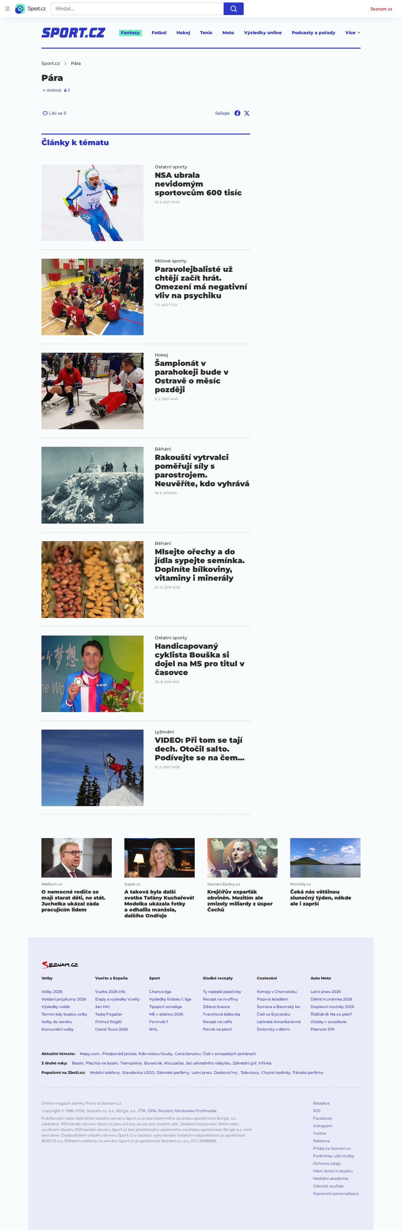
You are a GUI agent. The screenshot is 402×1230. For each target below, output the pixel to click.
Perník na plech (217, 1029)
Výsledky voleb (55, 1006)
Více (350, 32)
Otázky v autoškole (328, 1021)
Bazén (78, 1063)
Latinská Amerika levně (279, 1021)
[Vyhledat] (234, 9)
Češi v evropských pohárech (229, 1053)
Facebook (322, 1118)
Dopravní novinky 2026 (332, 1006)
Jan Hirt (102, 1006)
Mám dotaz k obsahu (333, 1171)
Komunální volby (57, 1029)
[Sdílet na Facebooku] (237, 113)
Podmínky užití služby (334, 1155)
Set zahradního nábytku (208, 1063)
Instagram (323, 1125)
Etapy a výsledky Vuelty (117, 999)
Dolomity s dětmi (273, 1029)
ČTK (142, 1110)
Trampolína (131, 1063)
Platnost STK (323, 1029)
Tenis (206, 32)
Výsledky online (263, 32)
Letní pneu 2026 (326, 991)
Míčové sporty (171, 261)
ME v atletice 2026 (166, 1014)
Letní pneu (202, 1072)
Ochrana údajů (327, 1163)
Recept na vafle (217, 1021)
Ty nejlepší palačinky (222, 991)
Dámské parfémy (173, 1072)
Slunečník (153, 1063)
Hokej (183, 32)
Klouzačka (174, 1063)
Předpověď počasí (119, 1053)
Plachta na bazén (102, 1063)
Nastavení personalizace (336, 1193)
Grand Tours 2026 (111, 1029)
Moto (228, 32)
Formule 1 (158, 1021)
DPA (152, 1110)
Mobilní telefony (105, 1072)
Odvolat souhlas (328, 1186)
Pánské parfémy (308, 1072)
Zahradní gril (244, 1063)
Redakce (321, 1103)
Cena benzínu (188, 1053)
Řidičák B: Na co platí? (331, 1014)
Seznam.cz (381, 8)
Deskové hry (226, 1072)
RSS (316, 1110)
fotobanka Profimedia (195, 1110)
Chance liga (160, 991)
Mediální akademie (330, 1178)
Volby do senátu (56, 1021)
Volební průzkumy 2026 (63, 999)
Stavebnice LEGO (138, 1072)
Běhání (163, 449)
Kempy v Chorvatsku (277, 991)
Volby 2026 (51, 991)
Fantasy (130, 32)
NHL (153, 1029)
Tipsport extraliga (165, 1006)
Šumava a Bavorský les (278, 1006)
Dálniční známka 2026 (331, 999)
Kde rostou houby (156, 1053)
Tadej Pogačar (108, 1014)
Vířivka (264, 1063)
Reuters (165, 1110)
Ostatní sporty (171, 167)
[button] (92, 203)
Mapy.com (90, 1053)
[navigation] (8, 9)
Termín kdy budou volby (64, 1014)
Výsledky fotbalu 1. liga (170, 999)
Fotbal (159, 32)
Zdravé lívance (216, 1006)
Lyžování (164, 732)
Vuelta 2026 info (110, 991)
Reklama (321, 1140)
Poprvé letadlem (272, 999)
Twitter (320, 1133)
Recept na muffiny (220, 999)
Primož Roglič (108, 1021)
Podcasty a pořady (313, 32)
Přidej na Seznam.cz (332, 1148)
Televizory (250, 1072)
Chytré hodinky (276, 1072)
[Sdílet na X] (247, 113)
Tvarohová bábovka (221, 1014)
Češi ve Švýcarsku (273, 1014)
